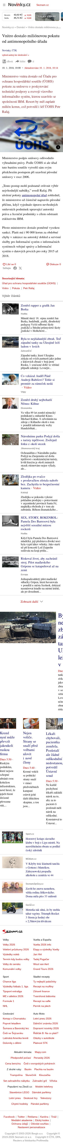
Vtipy (23, 392)
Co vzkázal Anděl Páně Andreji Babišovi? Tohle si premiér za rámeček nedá (38, 380)
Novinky (6, 50)
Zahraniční (26, 351)
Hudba (24, 314)
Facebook (9, 1116)
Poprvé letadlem (12, 1023)
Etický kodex (42, 1120)
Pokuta (16, 288)
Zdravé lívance (41, 991)
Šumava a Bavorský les (16, 1028)
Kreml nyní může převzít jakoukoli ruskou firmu (7, 743)
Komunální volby (12, 969)
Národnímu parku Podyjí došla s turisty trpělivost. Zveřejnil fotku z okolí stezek (40, 440)
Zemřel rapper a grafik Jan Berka (38, 307)
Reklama (32, 1116)
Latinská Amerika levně (15, 1038)
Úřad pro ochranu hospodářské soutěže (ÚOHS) (29, 283)
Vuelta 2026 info (42, 944)
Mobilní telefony (44, 1086)
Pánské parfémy (40, 1103)
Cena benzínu (13, 1063)
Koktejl (24, 492)
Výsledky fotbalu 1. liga (15, 986)
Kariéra (44, 1116)
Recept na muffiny (43, 986)
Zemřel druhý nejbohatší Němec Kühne (36, 402)
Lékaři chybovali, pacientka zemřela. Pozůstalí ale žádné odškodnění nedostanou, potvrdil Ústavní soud (54, 754)
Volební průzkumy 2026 (16, 949)
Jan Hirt (37, 954)
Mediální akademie (21, 1120)
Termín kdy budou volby (16, 959)
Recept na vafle (42, 1001)
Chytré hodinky (19, 1103)
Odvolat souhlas (40, 1123)
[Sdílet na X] (20, 268)
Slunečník (30, 1075)
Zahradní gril (40, 1080)
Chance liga (9, 981)
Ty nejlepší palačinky (44, 981)
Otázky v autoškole (43, 1038)
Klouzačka (44, 1075)
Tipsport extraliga (12, 991)
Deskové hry (30, 1098)
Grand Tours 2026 (43, 969)
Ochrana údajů (20, 1123)
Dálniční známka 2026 (45, 1023)
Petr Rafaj (28, 288)
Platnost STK (40, 1043)
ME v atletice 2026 (13, 996)
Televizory (45, 1098)
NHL (5, 1006)
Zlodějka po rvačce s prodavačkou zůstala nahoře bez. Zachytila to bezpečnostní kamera (40, 482)
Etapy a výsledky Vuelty (46, 949)
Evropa (24, 574)
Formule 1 (8, 1001)
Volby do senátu (11, 964)
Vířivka (53, 1080)
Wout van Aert (41, 964)
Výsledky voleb (11, 954)
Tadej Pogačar (41, 959)
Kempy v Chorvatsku (14, 1018)
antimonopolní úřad (34, 195)
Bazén (27, 1069)
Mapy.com (40, 1052)
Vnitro (5, 288)
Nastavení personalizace (31, 1127)
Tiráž (54, 1116)
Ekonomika (26, 408)
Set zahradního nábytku (16, 1080)
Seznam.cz (42, 4)
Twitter (21, 1116)
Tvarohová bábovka (44, 996)
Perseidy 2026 (42, 1057)
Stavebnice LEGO (19, 1092)
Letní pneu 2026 (42, 1018)
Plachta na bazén (44, 1069)
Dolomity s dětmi (12, 1043)
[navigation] (4, 5)
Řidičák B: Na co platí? (45, 1033)
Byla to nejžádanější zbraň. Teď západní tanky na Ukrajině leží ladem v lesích (41, 342)
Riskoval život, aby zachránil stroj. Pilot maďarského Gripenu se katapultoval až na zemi (39, 564)
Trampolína (16, 1075)
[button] (31, 134)
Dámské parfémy (41, 1092)
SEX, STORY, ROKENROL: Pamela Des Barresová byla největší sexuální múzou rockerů (39, 523)
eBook (10, 61)
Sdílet (22, 61)
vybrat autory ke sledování (14, 55)
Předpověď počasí (21, 1057)
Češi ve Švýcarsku (13, 1033)
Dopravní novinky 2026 (46, 1028)
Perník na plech (42, 1006)
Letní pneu (15, 1098)
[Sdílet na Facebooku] (15, 268)
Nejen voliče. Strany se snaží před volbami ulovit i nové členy (30, 748)
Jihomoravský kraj (30, 448)
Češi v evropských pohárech (39, 1063)
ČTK (14, 50)
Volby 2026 (9, 944)
